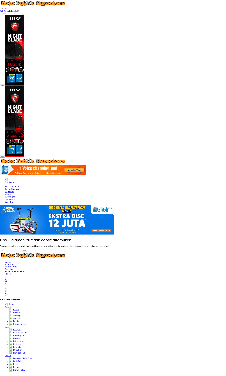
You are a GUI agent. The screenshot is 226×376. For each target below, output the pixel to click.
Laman (8, 355)
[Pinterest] (6, 283)
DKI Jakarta (10, 199)
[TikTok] (6, 293)
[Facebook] (6, 278)
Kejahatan (9, 191)
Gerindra (9, 202)
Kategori (8, 307)
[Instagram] (6, 286)
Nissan (8, 194)
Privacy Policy (11, 267)
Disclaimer (9, 269)
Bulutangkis (10, 197)
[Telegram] (6, 295)
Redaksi (8, 274)
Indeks (14, 11)
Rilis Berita (9, 182)
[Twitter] (6, 281)
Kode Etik (9, 264)
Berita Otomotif (12, 186)
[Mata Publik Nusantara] (33, 5)
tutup (2, 85)
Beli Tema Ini (5, 11)
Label (7, 327)
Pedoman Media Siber (14, 271)
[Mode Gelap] (18, 11)
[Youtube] (6, 288)
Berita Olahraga (12, 189)
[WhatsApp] (6, 291)
